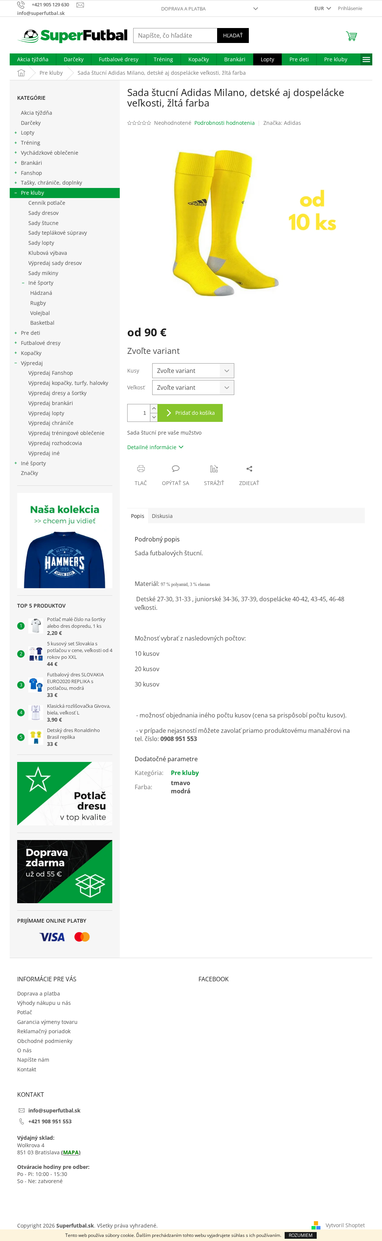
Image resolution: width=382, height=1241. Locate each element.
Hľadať (233, 35)
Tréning (30, 142)
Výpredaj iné (44, 453)
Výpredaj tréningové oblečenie (66, 432)
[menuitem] (33, 59)
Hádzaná (41, 292)
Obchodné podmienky (44, 1040)
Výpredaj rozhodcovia (55, 443)
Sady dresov (43, 212)
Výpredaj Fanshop (50, 372)
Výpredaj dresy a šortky (57, 392)
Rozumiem (301, 1235)
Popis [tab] (137, 515)
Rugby (38, 302)
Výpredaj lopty (46, 413)
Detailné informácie (151, 447)
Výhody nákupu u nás (44, 1002)
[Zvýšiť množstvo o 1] (153, 408)
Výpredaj (32, 363)
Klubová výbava (47, 252)
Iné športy (40, 282)
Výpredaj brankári (50, 403)
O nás (24, 1050)
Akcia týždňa (36, 112)
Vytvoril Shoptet (345, 1225)
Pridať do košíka (195, 412)
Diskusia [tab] (162, 515)
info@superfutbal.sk (54, 1110)
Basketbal (42, 322)
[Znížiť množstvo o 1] (153, 417)
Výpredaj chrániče (50, 422)
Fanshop (31, 172)
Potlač (24, 1012)
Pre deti (30, 332)
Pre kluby (32, 192)
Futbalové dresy (40, 342)
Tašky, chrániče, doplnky (51, 182)
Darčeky (31, 122)
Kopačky (31, 352)
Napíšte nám (33, 1059)
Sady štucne (43, 222)
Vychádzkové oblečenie (49, 152)
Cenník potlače (46, 202)
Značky (29, 472)
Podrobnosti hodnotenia (224, 122)
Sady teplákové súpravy (57, 232)
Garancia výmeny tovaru (47, 1021)
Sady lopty (41, 242)
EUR (319, 8)
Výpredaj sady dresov (55, 262)
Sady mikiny (43, 273)
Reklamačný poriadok (44, 1031)
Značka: (282, 122)
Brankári (31, 162)
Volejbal (40, 313)
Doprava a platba (183, 8)
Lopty (27, 132)
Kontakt (26, 1069)
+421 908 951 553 (50, 1121)
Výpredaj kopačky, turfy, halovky (68, 382)
